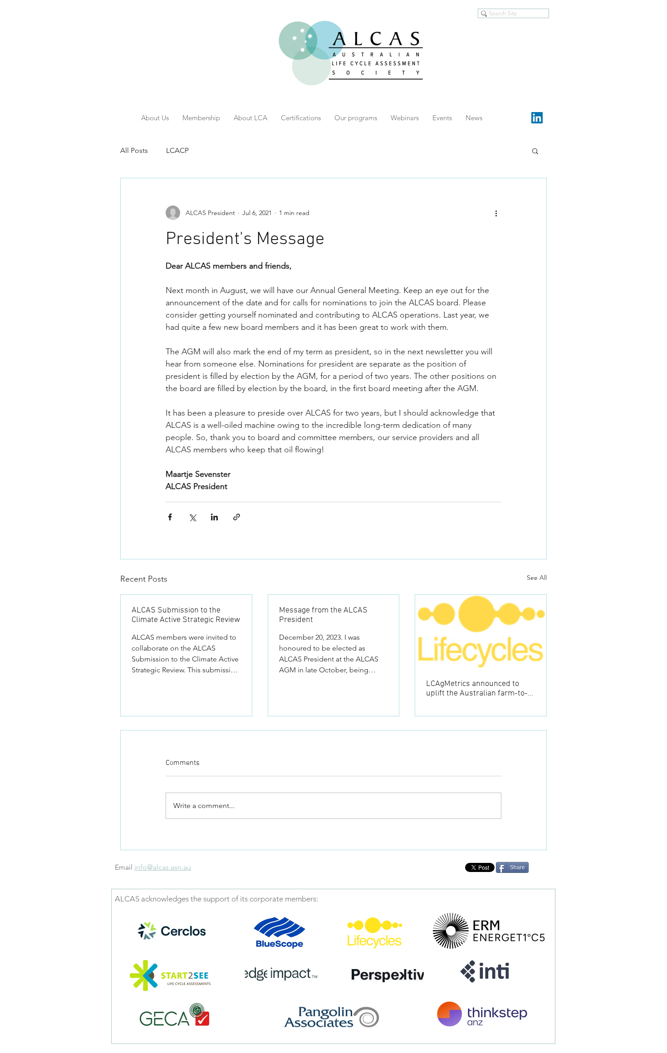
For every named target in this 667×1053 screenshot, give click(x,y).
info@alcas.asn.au (162, 867)
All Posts (134, 150)
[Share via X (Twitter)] (192, 517)
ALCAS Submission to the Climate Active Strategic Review (186, 615)
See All (537, 577)
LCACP (177, 150)
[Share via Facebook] (170, 517)
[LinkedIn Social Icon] (537, 117)
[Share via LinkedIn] (214, 517)
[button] (535, 150)
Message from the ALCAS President (323, 615)
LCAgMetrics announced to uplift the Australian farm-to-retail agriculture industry (477, 688)
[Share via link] (236, 517)
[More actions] (495, 212)
